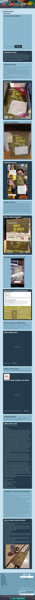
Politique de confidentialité (21, 598)
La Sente (11, 9)
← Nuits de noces (6, 13)
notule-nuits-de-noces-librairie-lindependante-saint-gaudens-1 (13, 410)
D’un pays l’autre (3, 582)
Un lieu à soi (3, 578)
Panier (2, 585)
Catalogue (7, 9)
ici (15, 487)
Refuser (14, 598)
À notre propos (3, 579)
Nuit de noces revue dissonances (9, 46)
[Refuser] (33, 597)
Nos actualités (3, 577)
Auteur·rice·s (3, 576)
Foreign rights (3, 580)
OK (11, 598)
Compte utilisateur (4, 584)
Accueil (4, 9)
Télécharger (18, 46)
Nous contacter (3, 583)
